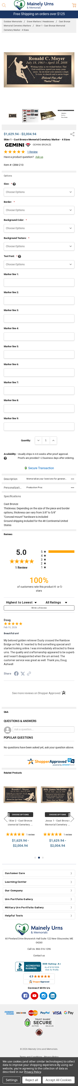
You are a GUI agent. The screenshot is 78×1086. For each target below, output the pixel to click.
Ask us (39, 156)
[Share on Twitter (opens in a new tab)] (22, 674)
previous (6, 819)
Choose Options (20, 815)
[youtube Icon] (34, 996)
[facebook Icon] (25, 996)
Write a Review (39, 608)
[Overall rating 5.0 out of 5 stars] (14, 152)
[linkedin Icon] (52, 996)
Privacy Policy (32, 1072)
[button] (39, 1041)
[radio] (57, 551)
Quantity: (26, 440)
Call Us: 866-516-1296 (39, 949)
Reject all (31, 1080)
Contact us (39, 955)
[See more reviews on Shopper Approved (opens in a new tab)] (29, 674)
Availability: (10, 454)
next (72, 819)
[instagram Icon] (43, 996)
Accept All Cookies (59, 1080)
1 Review (32, 151)
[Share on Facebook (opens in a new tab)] (16, 674)
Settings (12, 1080)
